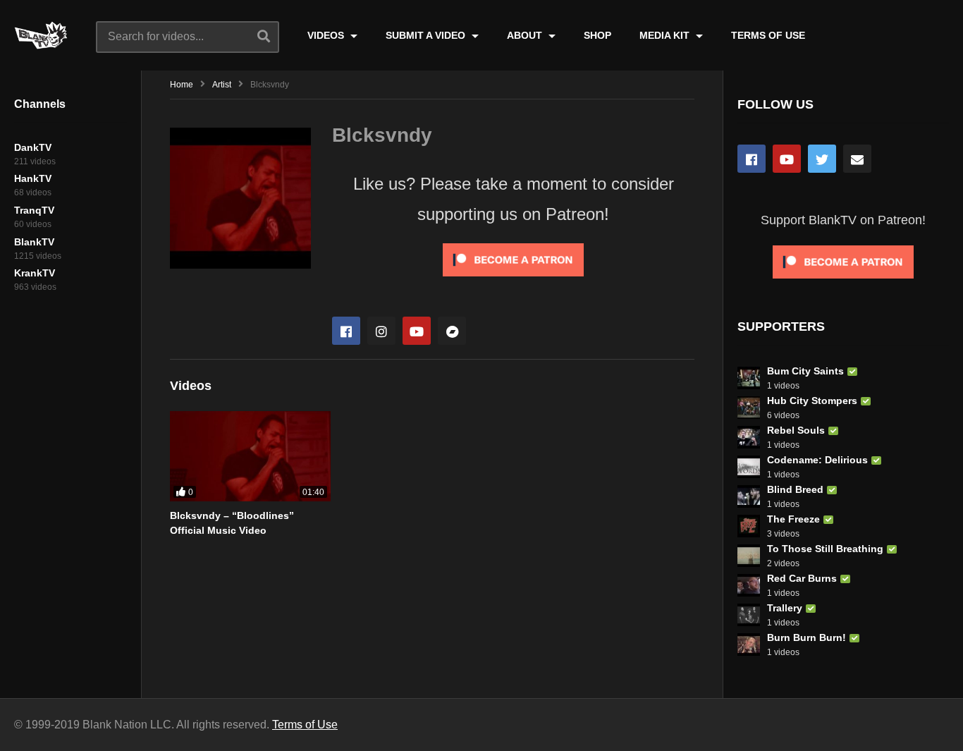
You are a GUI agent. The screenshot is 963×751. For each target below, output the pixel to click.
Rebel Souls (796, 430)
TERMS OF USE (768, 35)
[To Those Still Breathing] (748, 555)
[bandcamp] (452, 331)
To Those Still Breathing (825, 548)
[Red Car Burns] (748, 585)
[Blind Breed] (748, 496)
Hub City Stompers (812, 400)
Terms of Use (305, 725)
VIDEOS (327, 35)
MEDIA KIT (665, 35)
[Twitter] (822, 159)
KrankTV (34, 273)
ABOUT (526, 35)
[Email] (857, 159)
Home (181, 85)
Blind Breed (795, 489)
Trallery (784, 607)
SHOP (597, 35)
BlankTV (34, 242)
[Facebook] (346, 331)
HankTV (32, 178)
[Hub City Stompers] (748, 407)
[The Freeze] (748, 526)
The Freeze (793, 519)
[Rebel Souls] (748, 437)
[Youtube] (417, 331)
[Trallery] (748, 615)
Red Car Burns (802, 578)
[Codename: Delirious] (748, 467)
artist (221, 85)
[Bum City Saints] (748, 378)
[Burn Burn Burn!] (748, 644)
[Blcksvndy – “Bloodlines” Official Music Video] (250, 456)
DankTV (32, 147)
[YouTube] (787, 159)
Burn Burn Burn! (806, 637)
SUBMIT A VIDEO (427, 35)
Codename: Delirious (817, 459)
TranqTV (34, 210)
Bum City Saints (805, 371)
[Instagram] (381, 331)
